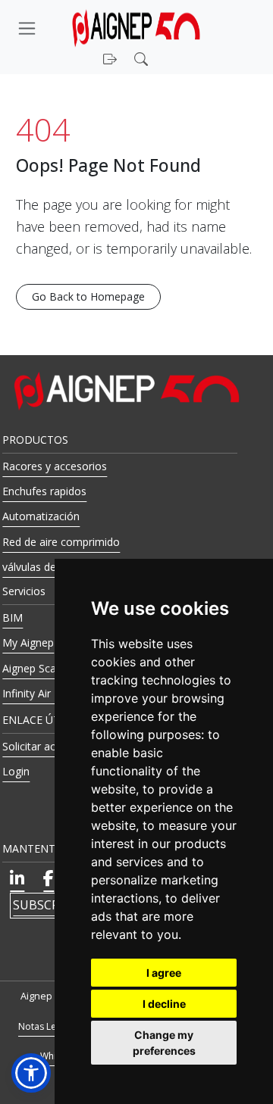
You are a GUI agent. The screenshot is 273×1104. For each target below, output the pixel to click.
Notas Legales (48, 1026)
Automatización (41, 516)
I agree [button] (163, 972)
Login (16, 771)
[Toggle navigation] (27, 28)
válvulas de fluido (44, 567)
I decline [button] (164, 1003)
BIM (12, 617)
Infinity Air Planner (46, 693)
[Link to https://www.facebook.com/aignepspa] (48, 878)
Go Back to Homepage (88, 296)
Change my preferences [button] (164, 1042)
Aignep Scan (32, 668)
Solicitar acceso (40, 746)
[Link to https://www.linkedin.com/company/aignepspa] (17, 878)
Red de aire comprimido (61, 542)
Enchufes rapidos (44, 491)
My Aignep (28, 642)
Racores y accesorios (54, 466)
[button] (143, 58)
